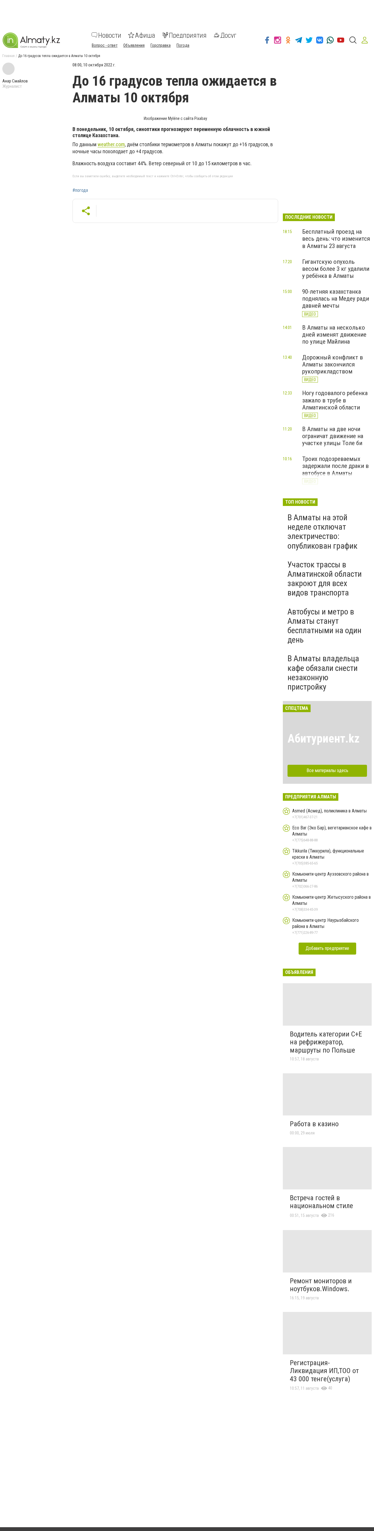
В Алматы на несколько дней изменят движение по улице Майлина (334, 334)
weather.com (111, 144)
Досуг (228, 35)
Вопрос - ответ (104, 45)
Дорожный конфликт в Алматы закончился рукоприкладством (332, 364)
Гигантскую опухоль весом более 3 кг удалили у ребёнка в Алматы (335, 268)
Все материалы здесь (327, 770)
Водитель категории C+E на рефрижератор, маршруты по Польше (326, 1042)
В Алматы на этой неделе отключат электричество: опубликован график (322, 532)
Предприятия (188, 35)
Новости (109, 35)
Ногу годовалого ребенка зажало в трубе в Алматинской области (335, 400)
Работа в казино (314, 1124)
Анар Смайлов (15, 81)
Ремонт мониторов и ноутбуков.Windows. (321, 1285)
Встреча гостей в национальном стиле (321, 1202)
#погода (80, 190)
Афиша (145, 35)
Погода (182, 45)
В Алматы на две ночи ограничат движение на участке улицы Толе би (332, 436)
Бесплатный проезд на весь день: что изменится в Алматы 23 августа (336, 238)
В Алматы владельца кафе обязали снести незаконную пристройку (323, 673)
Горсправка (160, 45)
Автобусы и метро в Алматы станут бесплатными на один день (324, 626)
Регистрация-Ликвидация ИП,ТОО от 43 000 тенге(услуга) (324, 1371)
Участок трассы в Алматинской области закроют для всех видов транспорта (325, 579)
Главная (8, 56)
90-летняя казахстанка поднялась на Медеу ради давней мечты (335, 298)
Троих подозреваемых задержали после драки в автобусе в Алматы (335, 465)
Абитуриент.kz (324, 738)
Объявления (134, 45)
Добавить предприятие (327, 948)
